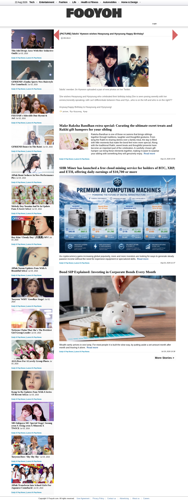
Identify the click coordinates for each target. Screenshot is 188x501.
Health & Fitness (89, 2)
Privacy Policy (98, 498)
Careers (146, 498)
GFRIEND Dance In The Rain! (26, 146)
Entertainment (46, 2)
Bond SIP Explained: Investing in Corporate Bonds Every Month (107, 272)
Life (74, 2)
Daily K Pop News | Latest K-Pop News (26, 58)
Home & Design (129, 2)
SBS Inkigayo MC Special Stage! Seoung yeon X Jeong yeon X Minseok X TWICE (31, 426)
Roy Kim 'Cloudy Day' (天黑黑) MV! (30, 237)
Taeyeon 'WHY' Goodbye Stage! (27, 299)
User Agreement (83, 498)
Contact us (111, 498)
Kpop (85, 111)
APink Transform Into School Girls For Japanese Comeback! (31, 486)
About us (136, 498)
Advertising (124, 498)
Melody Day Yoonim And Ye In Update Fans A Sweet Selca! (30, 207)
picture (65, 111)
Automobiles (109, 2)
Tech (31, 2)
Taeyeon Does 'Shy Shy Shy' (25, 456)
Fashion (63, 2)
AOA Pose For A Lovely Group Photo (30, 361)
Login (154, 23)
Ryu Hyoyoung (75, 111)
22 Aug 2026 (21, 2)
